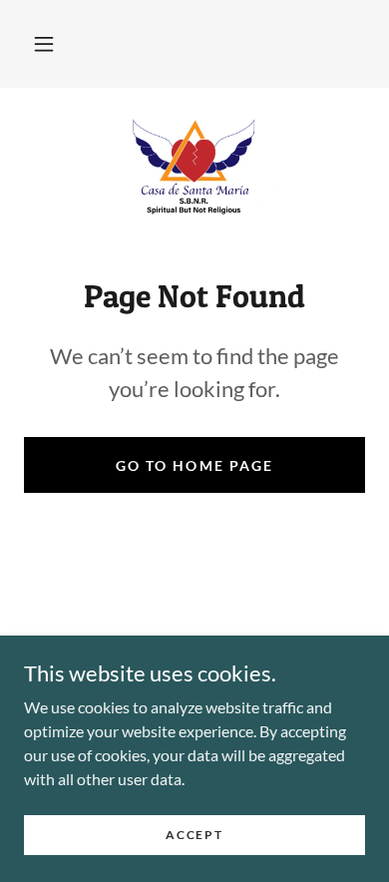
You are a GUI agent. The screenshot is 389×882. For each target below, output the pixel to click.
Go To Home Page (194, 465)
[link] (194, 166)
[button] (44, 44)
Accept (194, 834)
